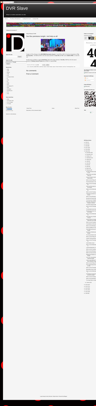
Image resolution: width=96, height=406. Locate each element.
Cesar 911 (31, 66)
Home (6, 18)
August (87, 159)
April (87, 166)
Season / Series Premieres (57, 66)
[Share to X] (45, 65)
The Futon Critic (10, 100)
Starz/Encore (9, 90)
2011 (86, 289)
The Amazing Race (69, 66)
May (87, 164)
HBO (8, 83)
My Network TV (10, 86)
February (88, 170)
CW (8, 75)
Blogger (65, 396)
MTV (8, 84)
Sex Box (64, 66)
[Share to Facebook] (47, 65)
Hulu (8, 99)
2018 (86, 145)
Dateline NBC (36, 66)
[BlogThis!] (44, 65)
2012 (86, 288)
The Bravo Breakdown (15, 18)
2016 (86, 149)
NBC (8, 87)
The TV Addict (10, 102)
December (88, 152)
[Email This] (43, 65)
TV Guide (9, 103)
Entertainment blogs (9, 110)
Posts (87, 78)
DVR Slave (17, 8)
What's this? (89, 136)
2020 (86, 142)
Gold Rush (41, 66)
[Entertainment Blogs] (9, 109)
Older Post (77, 108)
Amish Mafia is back (90, 243)
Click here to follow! (88, 35)
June (87, 163)
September (88, 157)
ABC (8, 69)
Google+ (5, 0)
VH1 (8, 93)
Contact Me (35, 18)
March (87, 168)
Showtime (9, 89)
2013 (86, 286)
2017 (86, 147)
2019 (86, 144)
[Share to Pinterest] (48, 65)
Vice (74, 66)
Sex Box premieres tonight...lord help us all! (42, 36)
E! (7, 78)
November (88, 154)
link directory (13, 114)
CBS (8, 73)
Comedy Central (10, 76)
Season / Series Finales (48, 66)
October (88, 156)
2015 (86, 151)
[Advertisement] (12, 139)
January (88, 282)
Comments (88, 80)
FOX (8, 79)
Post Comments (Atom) (36, 110)
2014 (86, 284)
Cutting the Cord (27, 18)
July (87, 161)
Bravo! (8, 72)
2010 (86, 291)
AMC (8, 70)
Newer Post (29, 108)
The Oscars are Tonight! (91, 200)
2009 (86, 293)
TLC (8, 92)
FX (7, 81)
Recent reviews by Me (89, 113)
